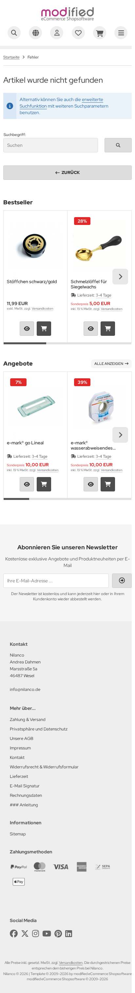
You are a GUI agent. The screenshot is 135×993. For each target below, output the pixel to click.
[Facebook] (14, 934)
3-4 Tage (103, 295)
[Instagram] (35, 934)
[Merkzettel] (78, 32)
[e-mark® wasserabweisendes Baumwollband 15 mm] (99, 406)
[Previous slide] (15, 276)
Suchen (118, 145)
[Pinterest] (58, 934)
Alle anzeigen (108, 363)
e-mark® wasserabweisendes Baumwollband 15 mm (93, 445)
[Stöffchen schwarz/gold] (35, 245)
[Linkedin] (68, 934)
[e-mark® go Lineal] (35, 406)
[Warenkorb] (99, 32)
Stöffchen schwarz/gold (32, 281)
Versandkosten (42, 308)
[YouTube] (46, 934)
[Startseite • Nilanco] (67, 20)
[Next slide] (120, 276)
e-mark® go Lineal (25, 443)
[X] (25, 934)
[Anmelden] (56, 32)
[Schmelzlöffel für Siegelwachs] (99, 245)
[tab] (25, 347)
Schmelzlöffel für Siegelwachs (89, 284)
